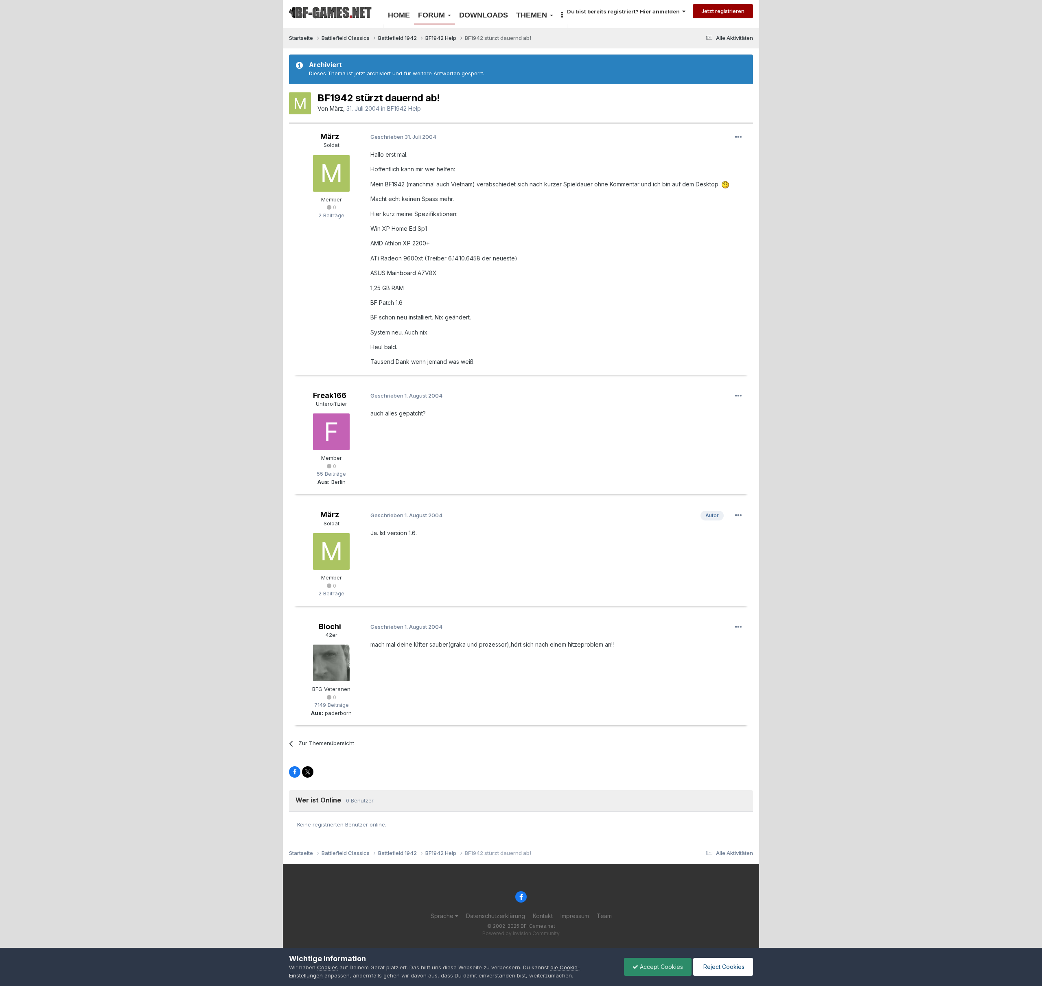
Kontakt (543, 915)
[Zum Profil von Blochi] (331, 663)
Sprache (443, 915)
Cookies (327, 967)
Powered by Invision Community (521, 933)
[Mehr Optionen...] (738, 137)
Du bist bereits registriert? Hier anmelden (624, 11)
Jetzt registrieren (722, 11)
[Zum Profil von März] (300, 103)
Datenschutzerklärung (495, 915)
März (336, 108)
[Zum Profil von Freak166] (331, 431)
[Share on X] (307, 772)
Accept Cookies (660, 966)
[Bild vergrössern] (725, 184)
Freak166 (329, 395)
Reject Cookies (723, 966)
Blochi (330, 626)
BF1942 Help (404, 108)
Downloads (483, 15)
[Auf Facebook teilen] (294, 772)
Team (604, 915)
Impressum (574, 915)
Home (399, 15)
